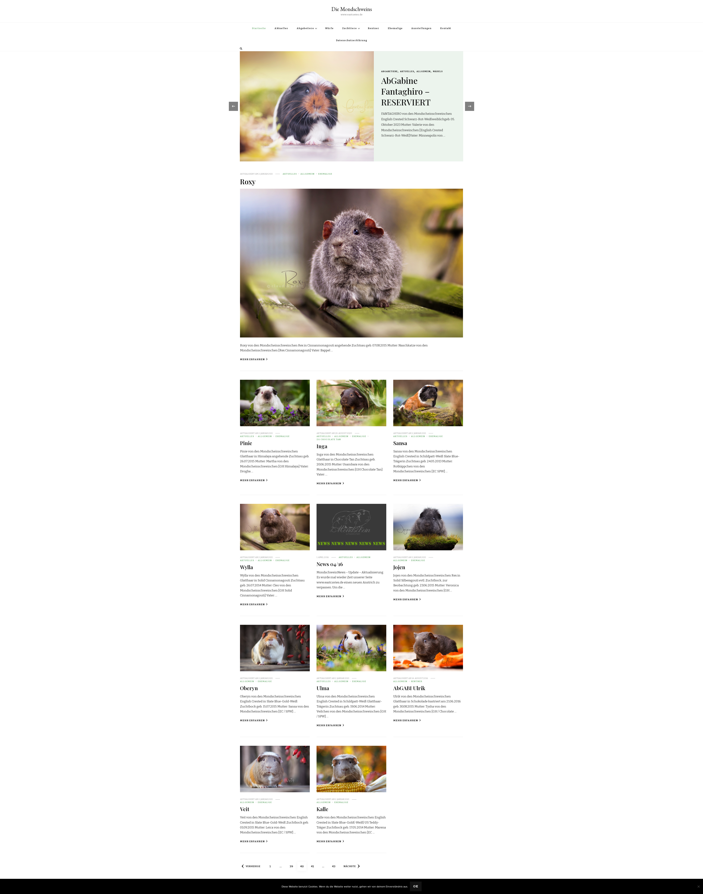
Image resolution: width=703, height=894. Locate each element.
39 (292, 866)
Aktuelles (281, 28)
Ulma (323, 687)
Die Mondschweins (351, 9)
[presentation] (233, 106)
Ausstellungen (421, 28)
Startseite (259, 28)
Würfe (329, 28)
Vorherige (253, 866)
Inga (322, 446)
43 (335, 866)
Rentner (373, 28)
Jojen (399, 566)
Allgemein (405, 79)
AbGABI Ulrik (409, 687)
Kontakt (445, 28)
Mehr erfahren (252, 359)
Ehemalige (395, 28)
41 (314, 866)
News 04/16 (330, 563)
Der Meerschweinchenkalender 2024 (432, 99)
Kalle (322, 808)
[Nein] (698, 886)
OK (415, 886)
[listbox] (351, 106)
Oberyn (249, 687)
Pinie (246, 442)
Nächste (349, 866)
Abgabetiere (305, 28)
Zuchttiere (349, 28)
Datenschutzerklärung (351, 40)
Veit (244, 808)
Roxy (248, 181)
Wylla (246, 566)
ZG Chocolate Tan (329, 439)
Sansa (400, 442)
